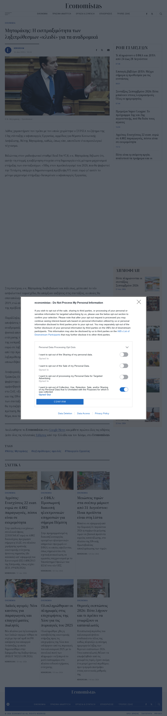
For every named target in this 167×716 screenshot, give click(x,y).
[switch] (124, 354)
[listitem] (83, 347)
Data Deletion (65, 413)
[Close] (140, 303)
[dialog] (83, 358)
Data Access (83, 413)
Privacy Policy (102, 413)
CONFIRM (60, 401)
